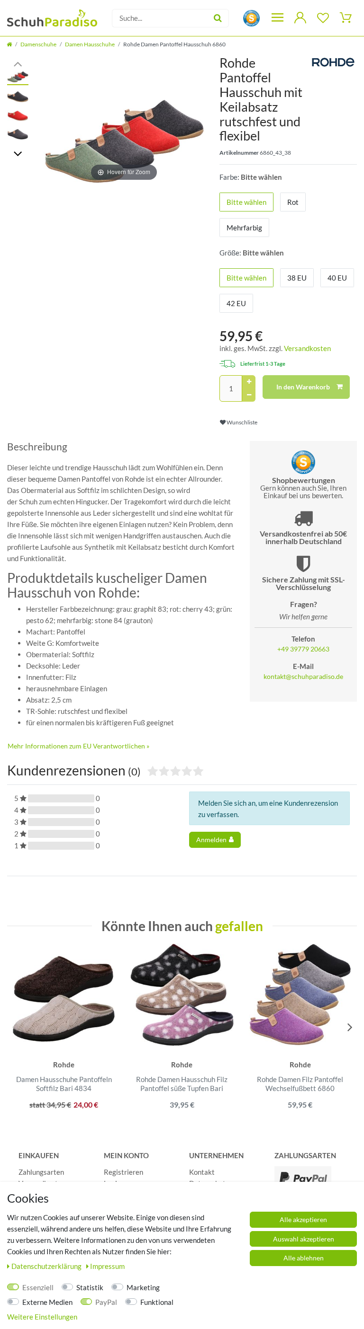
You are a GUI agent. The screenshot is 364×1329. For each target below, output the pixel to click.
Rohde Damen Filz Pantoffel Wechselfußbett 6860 (300, 1084)
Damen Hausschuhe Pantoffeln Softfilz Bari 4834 (64, 1084)
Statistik (89, 1287)
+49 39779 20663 (303, 649)
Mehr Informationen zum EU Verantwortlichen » (78, 746)
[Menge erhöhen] (248, 381)
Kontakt (202, 1172)
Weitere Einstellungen (42, 1316)
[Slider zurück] (17, 63)
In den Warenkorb (303, 387)
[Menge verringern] (248, 395)
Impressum (107, 1266)
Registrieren (123, 1172)
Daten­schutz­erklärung (47, 1266)
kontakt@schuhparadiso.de (303, 676)
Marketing (143, 1287)
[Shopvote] (251, 17)
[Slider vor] (17, 153)
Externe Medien (47, 1302)
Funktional (156, 1302)
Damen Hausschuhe (90, 44)
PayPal (106, 1302)
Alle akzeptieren (303, 1219)
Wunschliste (241, 422)
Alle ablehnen (303, 1258)
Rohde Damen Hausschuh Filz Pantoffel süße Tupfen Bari (182, 1084)
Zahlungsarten (41, 1172)
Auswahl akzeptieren (303, 1239)
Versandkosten (307, 348)
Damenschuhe (38, 44)
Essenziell (38, 1287)
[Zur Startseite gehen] (9, 44)
